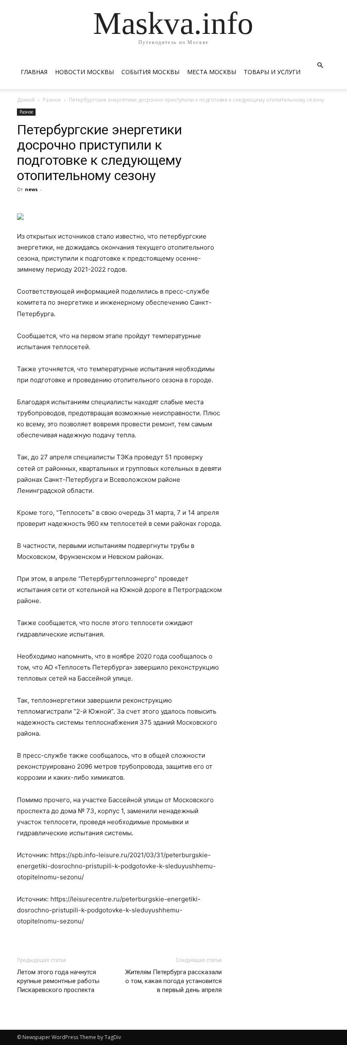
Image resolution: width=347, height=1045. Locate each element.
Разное (52, 99)
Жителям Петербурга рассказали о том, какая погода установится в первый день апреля (173, 981)
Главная (34, 72)
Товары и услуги (272, 72)
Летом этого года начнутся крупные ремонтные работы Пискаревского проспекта (58, 981)
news (31, 189)
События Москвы (150, 72)
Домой (26, 99)
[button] (320, 65)
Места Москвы (211, 72)
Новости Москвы (84, 72)
